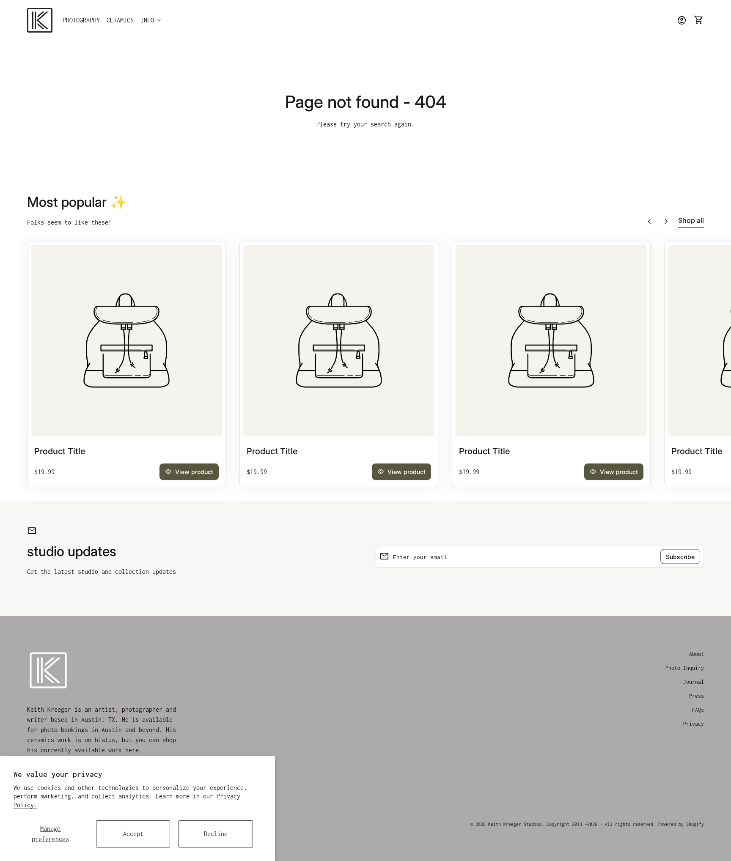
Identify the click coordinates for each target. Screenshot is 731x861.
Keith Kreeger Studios (514, 824)
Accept (133, 833)
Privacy (693, 724)
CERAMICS (120, 20)
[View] (126, 340)
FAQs (698, 710)
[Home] (39, 19)
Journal (693, 682)
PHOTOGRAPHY (81, 20)
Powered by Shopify (681, 824)
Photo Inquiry (684, 668)
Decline (216, 833)
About (696, 654)
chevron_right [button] (666, 222)
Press (696, 696)
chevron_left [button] (649, 222)
